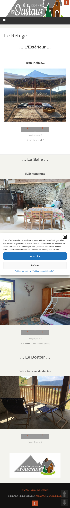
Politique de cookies (23, 271)
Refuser (35, 265)
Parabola (41, 496)
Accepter (35, 256)
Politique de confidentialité (43, 271)
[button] (65, 237)
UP (64, 494)
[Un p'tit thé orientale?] (35, 96)
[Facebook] (66, 2)
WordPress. (55, 496)
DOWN (64, 502)
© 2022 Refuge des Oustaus (35, 489)
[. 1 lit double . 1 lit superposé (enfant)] (35, 302)
